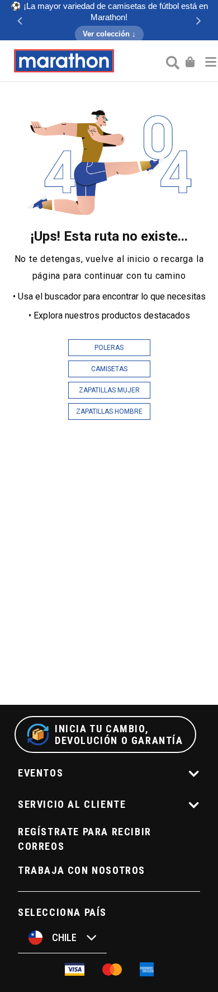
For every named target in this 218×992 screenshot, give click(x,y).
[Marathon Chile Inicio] (63, 61)
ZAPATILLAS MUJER (109, 390)
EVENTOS (40, 773)
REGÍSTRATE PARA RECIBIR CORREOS (84, 839)
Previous (19, 20)
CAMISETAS (109, 369)
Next (198, 20)
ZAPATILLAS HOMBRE (109, 411)
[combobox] (171, 62)
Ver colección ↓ (109, 34)
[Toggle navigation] (210, 61)
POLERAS (109, 348)
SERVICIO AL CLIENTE (72, 804)
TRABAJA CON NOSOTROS (81, 870)
